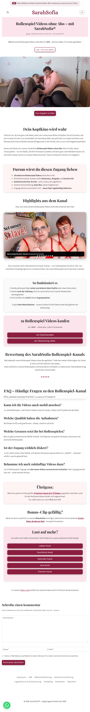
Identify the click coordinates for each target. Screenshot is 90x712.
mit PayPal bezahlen (45, 334)
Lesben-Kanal (45, 545)
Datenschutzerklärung (63, 677)
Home (28, 34)
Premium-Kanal (45, 571)
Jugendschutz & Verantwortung (27, 681)
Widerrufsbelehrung (43, 677)
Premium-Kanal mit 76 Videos (47, 493)
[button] (82, 235)
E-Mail (50, 649)
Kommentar (8, 617)
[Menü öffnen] (82, 12)
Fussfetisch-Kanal (45, 552)
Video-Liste (25, 590)
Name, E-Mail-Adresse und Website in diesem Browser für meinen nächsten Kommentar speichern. (41, 656)
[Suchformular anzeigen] (8, 12)
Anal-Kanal (45, 565)
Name (6, 649)
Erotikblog (48, 681)
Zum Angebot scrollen (44, 113)
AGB (30, 677)
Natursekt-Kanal (45, 558)
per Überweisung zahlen (44, 340)
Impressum (21, 677)
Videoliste (71, 681)
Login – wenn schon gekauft (45, 50)
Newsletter (60, 681)
